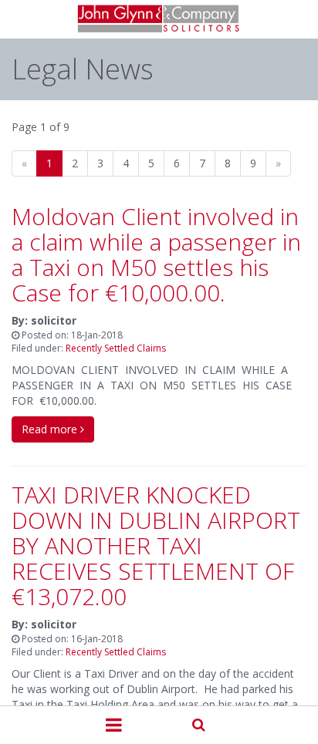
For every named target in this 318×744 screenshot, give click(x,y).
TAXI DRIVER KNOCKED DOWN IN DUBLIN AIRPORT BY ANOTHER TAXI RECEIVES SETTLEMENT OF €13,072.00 (156, 545)
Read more (51, 429)
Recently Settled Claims (116, 348)
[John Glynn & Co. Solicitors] (159, 19)
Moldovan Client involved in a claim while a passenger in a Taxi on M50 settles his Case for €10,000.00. (156, 254)
